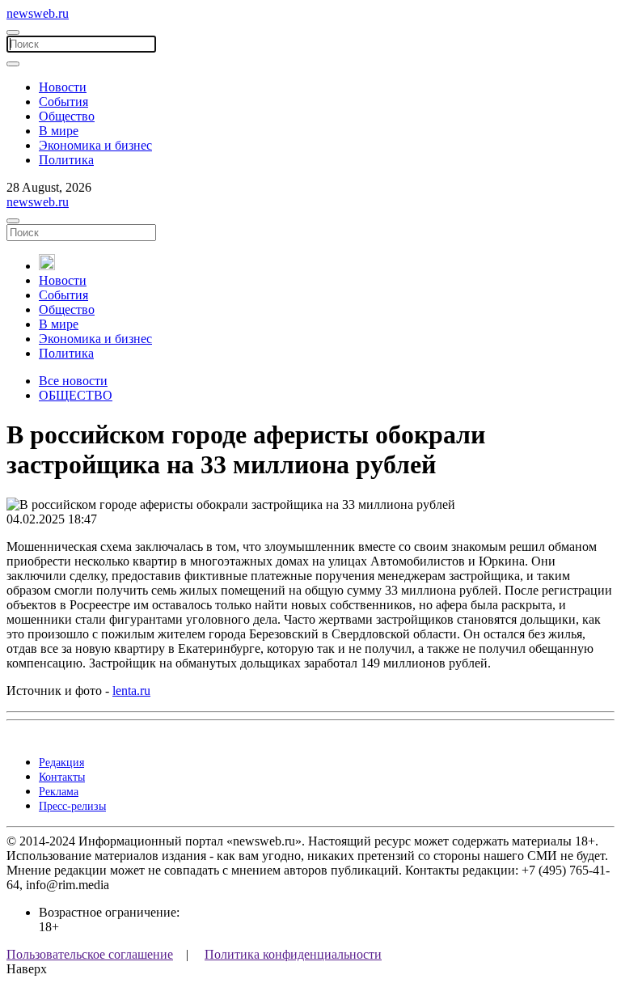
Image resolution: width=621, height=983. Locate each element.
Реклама (58, 792)
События (63, 101)
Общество (67, 116)
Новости (63, 87)
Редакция (61, 762)
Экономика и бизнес (95, 145)
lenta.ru (131, 690)
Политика (66, 160)
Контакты (62, 777)
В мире (58, 131)
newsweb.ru (37, 13)
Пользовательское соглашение (89, 954)
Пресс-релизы (72, 806)
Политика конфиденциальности (293, 954)
